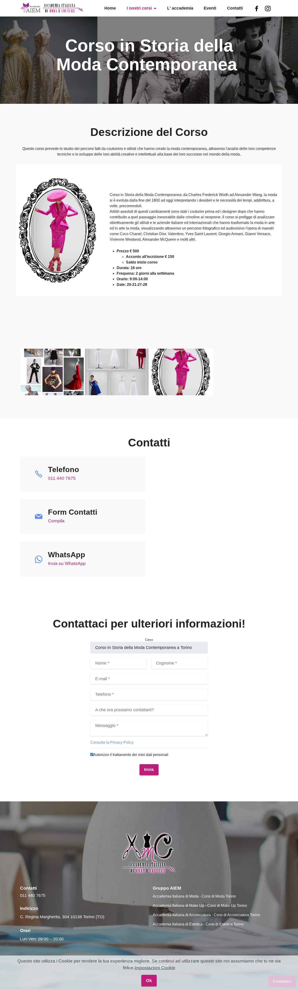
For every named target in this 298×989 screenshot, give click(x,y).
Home (110, 8)
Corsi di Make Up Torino (227, 906)
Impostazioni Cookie (155, 967)
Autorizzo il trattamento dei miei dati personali (130, 755)
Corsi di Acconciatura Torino (237, 915)
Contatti (235, 8)
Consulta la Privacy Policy (112, 742)
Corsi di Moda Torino (219, 896)
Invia (149, 769)
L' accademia (180, 8)
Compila (56, 520)
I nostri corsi (139, 8)
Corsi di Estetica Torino (225, 924)
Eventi (210, 8)
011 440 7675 (62, 478)
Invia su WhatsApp (67, 563)
